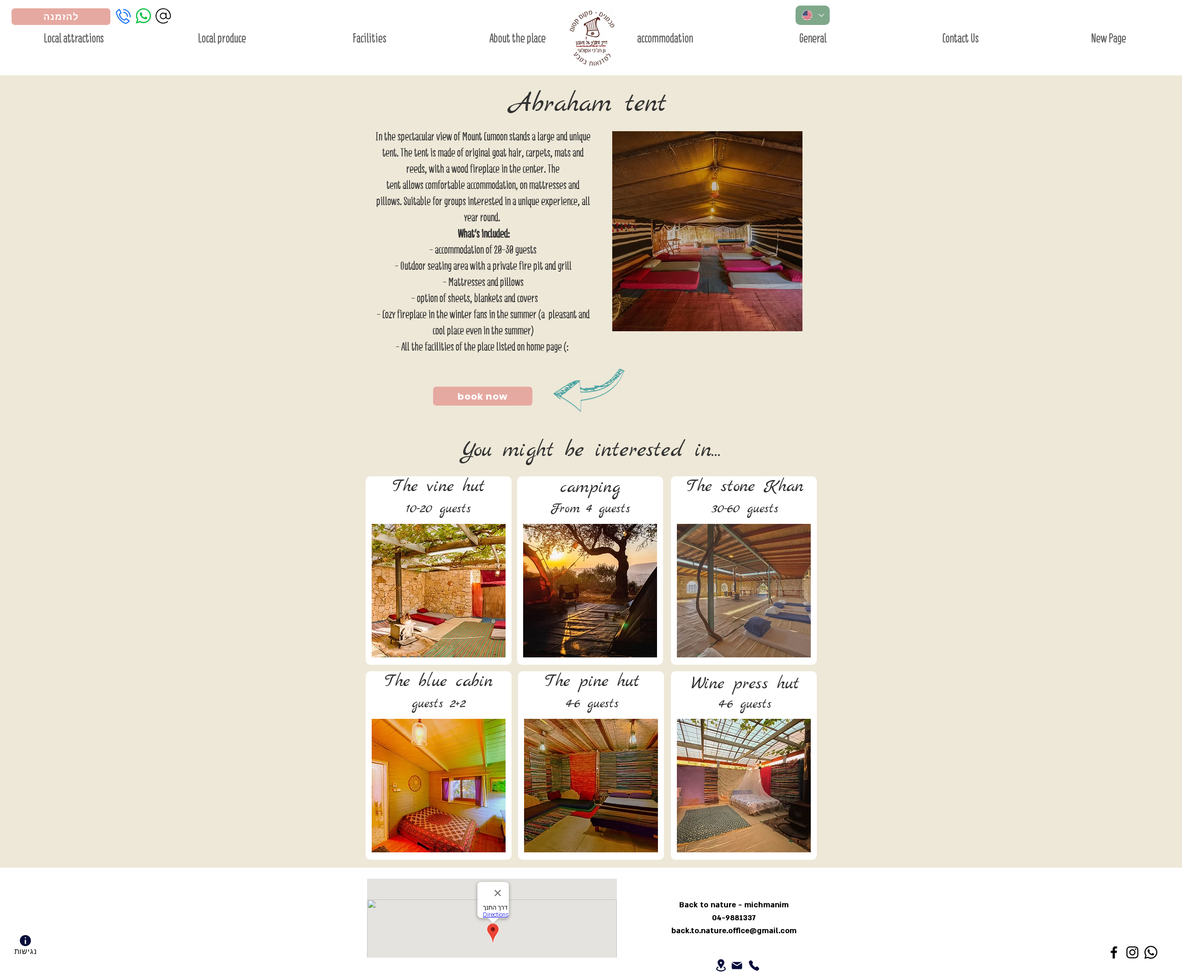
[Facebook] (1114, 952)
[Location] (721, 965)
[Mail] (736, 965)
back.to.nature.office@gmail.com (733, 930)
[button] (707, 231)
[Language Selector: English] (813, 15)
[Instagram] (1132, 952)
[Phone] (754, 965)
